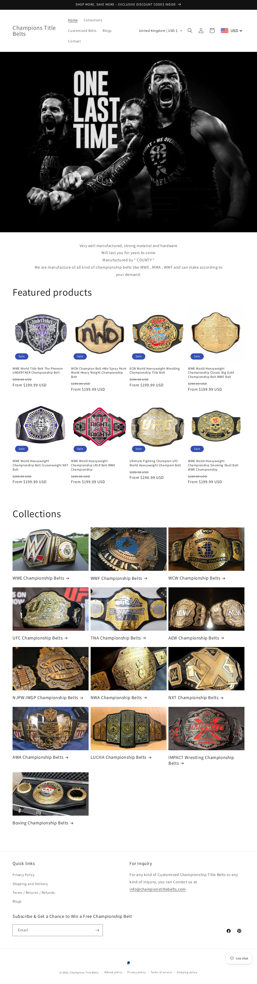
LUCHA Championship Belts (118, 757)
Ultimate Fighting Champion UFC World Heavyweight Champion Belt (155, 463)
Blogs (17, 901)
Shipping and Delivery (30, 884)
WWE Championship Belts (38, 578)
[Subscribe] (97, 930)
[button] (190, 30)
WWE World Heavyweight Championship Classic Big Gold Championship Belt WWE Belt (211, 373)
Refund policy (113, 972)
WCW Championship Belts (194, 578)
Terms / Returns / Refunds (34, 892)
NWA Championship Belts (116, 697)
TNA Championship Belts (116, 638)
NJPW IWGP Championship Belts (45, 697)
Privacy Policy (23, 874)
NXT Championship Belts (193, 697)
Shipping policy (187, 972)
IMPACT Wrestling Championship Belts (201, 760)
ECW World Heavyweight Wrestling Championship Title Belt (155, 371)
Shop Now (162, 203)
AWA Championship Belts (38, 757)
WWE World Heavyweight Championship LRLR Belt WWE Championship (93, 465)
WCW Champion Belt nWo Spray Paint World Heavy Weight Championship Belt (98, 373)
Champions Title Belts (84, 972)
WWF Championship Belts (116, 578)
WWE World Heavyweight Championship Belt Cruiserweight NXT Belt (41, 465)
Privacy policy (136, 972)
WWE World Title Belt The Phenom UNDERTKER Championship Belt (38, 371)
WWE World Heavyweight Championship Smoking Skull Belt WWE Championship (213, 465)
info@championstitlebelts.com (158, 889)
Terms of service (161, 972)
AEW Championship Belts (193, 638)
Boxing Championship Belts (40, 823)
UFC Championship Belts (37, 638)
